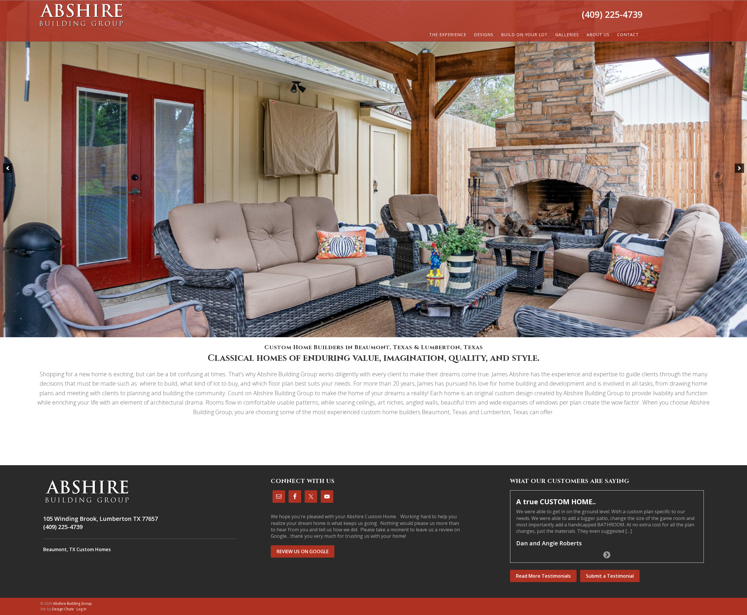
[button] (7, 168)
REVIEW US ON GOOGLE (303, 551)
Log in (81, 607)
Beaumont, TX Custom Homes (77, 549)
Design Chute (63, 607)
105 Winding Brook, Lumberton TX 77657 (100, 519)
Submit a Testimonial (610, 575)
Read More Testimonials (543, 575)
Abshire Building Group (81, 14)
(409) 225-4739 (612, 14)
